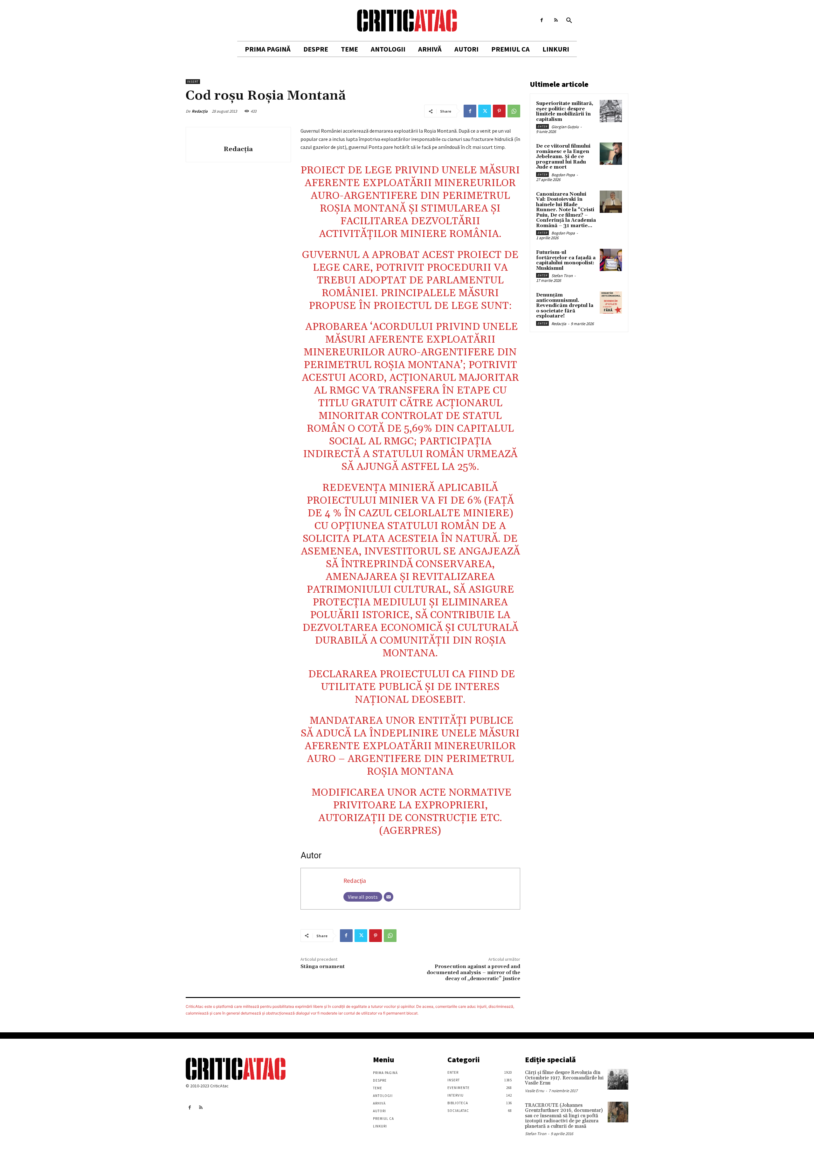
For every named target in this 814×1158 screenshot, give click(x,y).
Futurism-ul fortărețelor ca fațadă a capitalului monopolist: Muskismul (566, 260)
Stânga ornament (322, 966)
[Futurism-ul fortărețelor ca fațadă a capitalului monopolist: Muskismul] (611, 260)
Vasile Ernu (534, 1090)
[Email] (388, 897)
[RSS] (556, 20)
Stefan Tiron (562, 275)
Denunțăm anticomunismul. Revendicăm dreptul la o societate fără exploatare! (564, 305)
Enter (542, 126)
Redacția (200, 111)
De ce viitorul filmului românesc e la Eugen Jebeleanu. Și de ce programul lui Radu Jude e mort (563, 156)
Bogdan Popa (563, 175)
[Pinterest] (499, 111)
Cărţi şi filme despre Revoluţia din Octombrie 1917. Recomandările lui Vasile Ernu (564, 1078)
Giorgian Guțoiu (565, 126)
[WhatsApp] (513, 111)
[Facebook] (541, 20)
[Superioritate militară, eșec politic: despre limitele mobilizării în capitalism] (611, 111)
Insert (193, 82)
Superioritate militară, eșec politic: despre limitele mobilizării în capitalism (564, 111)
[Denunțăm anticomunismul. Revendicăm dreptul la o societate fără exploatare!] (611, 302)
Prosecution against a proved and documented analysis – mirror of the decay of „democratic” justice (473, 972)
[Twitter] (484, 111)
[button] (569, 20)
